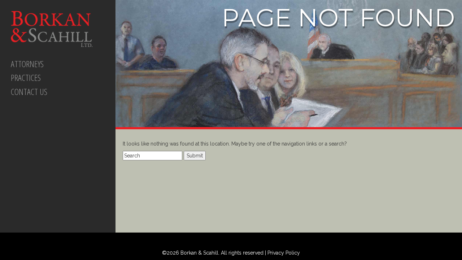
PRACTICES (26, 77)
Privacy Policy (283, 253)
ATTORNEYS (27, 64)
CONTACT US (29, 92)
